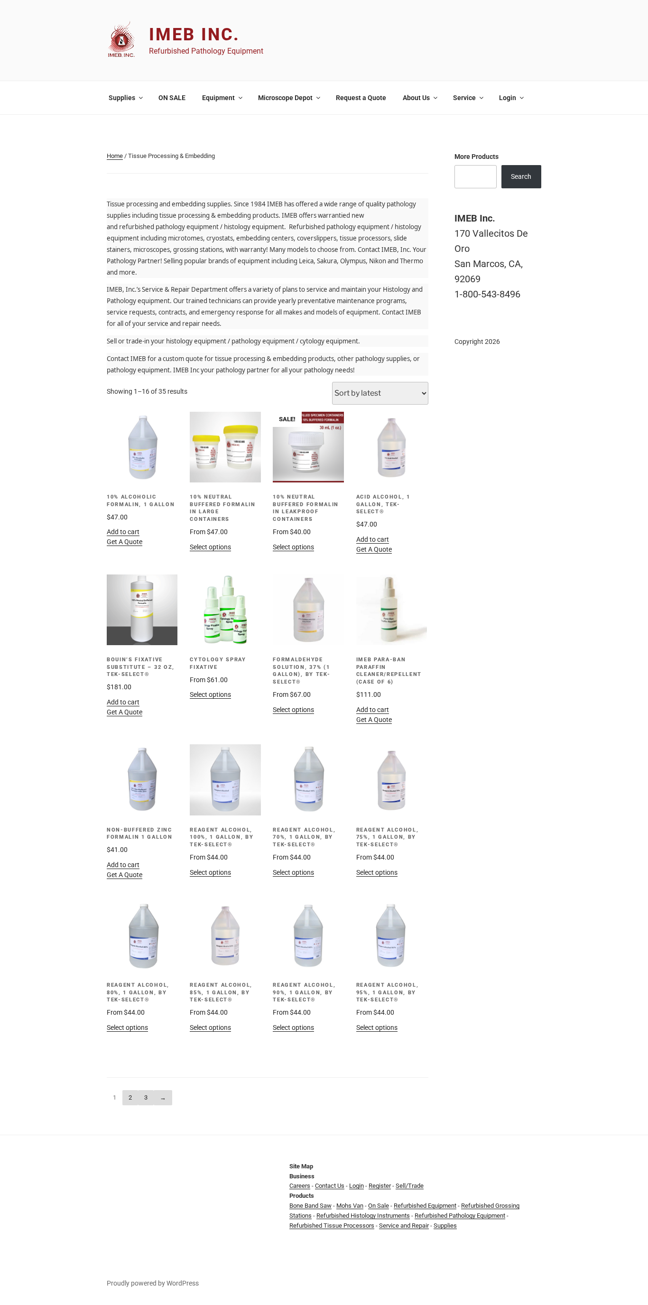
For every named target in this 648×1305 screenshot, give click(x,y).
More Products (476, 156)
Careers (299, 1185)
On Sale (378, 1205)
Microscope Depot (285, 98)
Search (521, 176)
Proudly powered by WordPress (153, 1283)
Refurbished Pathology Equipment (460, 1215)
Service (464, 98)
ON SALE (171, 98)
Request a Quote (361, 98)
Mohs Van (349, 1205)
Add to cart (123, 532)
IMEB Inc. (194, 35)
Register (380, 1185)
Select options (210, 547)
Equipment (218, 98)
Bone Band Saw (310, 1205)
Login (507, 98)
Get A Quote (124, 542)
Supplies (122, 98)
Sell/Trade (410, 1185)
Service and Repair (404, 1225)
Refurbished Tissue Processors (331, 1225)
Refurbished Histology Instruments (363, 1215)
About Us (416, 98)
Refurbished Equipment (425, 1205)
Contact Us (329, 1185)
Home (115, 155)
